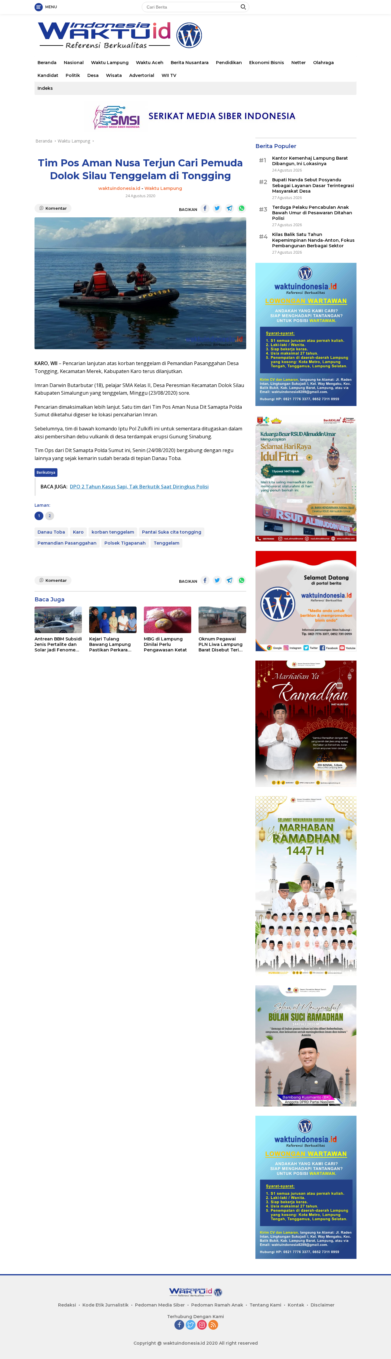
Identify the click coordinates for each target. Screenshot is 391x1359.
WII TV (169, 75)
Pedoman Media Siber (160, 1305)
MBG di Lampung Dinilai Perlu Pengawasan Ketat (165, 644)
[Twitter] (191, 1325)
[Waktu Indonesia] (120, 35)
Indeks (45, 88)
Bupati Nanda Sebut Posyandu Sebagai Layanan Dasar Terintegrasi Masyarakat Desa (313, 185)
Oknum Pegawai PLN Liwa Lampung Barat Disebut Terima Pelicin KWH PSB (222, 644)
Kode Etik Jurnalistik (105, 1305)
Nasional (74, 62)
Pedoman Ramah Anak (217, 1305)
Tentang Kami (265, 1305)
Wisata (114, 75)
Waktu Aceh (149, 62)
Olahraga (323, 62)
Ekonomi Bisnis (266, 62)
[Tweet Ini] (217, 208)
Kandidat (48, 75)
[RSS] (213, 1325)
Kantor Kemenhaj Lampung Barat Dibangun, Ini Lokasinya (310, 160)
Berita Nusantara (190, 62)
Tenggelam (166, 543)
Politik (73, 75)
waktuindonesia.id (119, 188)
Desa (93, 75)
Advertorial (141, 75)
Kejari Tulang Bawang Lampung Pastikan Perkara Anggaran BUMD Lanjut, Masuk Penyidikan (110, 644)
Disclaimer (322, 1305)
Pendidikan (229, 62)
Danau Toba (51, 532)
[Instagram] (202, 1325)
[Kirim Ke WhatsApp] (241, 208)
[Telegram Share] (229, 208)
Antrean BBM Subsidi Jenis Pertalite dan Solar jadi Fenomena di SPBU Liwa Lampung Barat (58, 644)
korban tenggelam (113, 532)
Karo (78, 532)
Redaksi (67, 1305)
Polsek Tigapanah (125, 543)
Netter (298, 62)
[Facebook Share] (205, 208)
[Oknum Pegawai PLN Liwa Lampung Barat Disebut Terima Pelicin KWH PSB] (222, 620)
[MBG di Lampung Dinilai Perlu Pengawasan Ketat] (167, 620)
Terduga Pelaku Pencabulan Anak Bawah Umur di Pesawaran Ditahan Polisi (312, 213)
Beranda (47, 62)
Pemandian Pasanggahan (67, 543)
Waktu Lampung (110, 62)
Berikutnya (46, 472)
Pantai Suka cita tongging (171, 532)
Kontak (296, 1305)
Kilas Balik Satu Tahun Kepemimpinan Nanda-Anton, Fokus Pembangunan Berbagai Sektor (313, 240)
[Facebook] (179, 1325)
